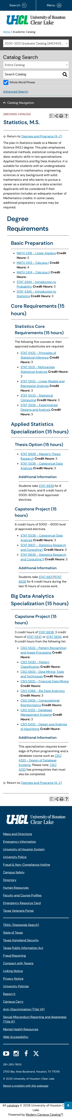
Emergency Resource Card (22, 903)
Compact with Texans (18, 963)
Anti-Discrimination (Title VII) (24, 1009)
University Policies (16, 986)
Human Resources (16, 888)
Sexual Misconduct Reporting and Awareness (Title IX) (34, 1019)
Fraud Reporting (14, 956)
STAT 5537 (34, 637)
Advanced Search (15, 92)
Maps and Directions (17, 834)
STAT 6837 (46, 577)
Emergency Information (19, 842)
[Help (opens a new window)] (66, 116)
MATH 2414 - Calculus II (33, 272)
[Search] (65, 74)
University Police (14, 857)
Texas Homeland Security (21, 940)
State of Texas (13, 933)
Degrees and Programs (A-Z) (42, 136)
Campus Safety (14, 872)
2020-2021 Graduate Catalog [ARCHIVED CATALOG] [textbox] (37, 43)
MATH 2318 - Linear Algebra (36, 253)
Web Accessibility (15, 1037)
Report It (9, 994)
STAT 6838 (46, 632)
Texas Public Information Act (23, 948)
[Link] (36, 19)
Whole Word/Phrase (22, 82)
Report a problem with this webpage (25, 1085)
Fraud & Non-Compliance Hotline (26, 865)
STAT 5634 (53, 637)
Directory (9, 880)
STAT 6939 (46, 486)
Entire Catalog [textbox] (15, 65)
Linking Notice (13, 971)
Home (6, 32)
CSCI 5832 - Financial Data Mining (45, 681)
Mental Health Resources (20, 1029)
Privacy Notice (13, 979)
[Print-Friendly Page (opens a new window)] (61, 116)
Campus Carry (13, 1002)
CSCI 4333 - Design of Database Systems (40, 760)
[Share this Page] (56, 116)
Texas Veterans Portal (18, 911)
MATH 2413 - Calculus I (33, 263)
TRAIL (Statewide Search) (21, 925)
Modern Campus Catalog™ (44, 1115)
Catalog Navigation (20, 103)
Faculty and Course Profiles (22, 895)
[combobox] (36, 43)
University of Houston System (24, 849)
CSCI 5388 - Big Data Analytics (43, 691)
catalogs (13, 1105)
